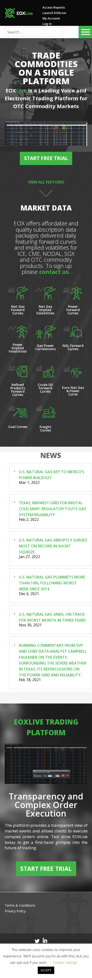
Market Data (46, 208)
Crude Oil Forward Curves (45, 388)
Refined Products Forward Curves (17, 389)
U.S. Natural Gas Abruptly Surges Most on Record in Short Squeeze (53, 546)
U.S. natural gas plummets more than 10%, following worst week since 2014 (52, 583)
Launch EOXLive (54, 13)
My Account (51, 18)
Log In (47, 24)
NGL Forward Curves (73, 347)
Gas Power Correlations (45, 347)
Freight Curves (45, 428)
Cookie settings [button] (65, 962)
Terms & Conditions (20, 905)
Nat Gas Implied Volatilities (45, 309)
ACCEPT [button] (46, 970)
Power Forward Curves (73, 309)
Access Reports (53, 7)
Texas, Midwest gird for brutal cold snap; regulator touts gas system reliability (52, 508)
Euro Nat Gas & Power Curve (73, 390)
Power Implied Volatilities (18, 348)
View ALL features (46, 182)
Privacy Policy (15, 911)
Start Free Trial (46, 158)
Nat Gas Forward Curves (18, 309)
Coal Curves (17, 426)
